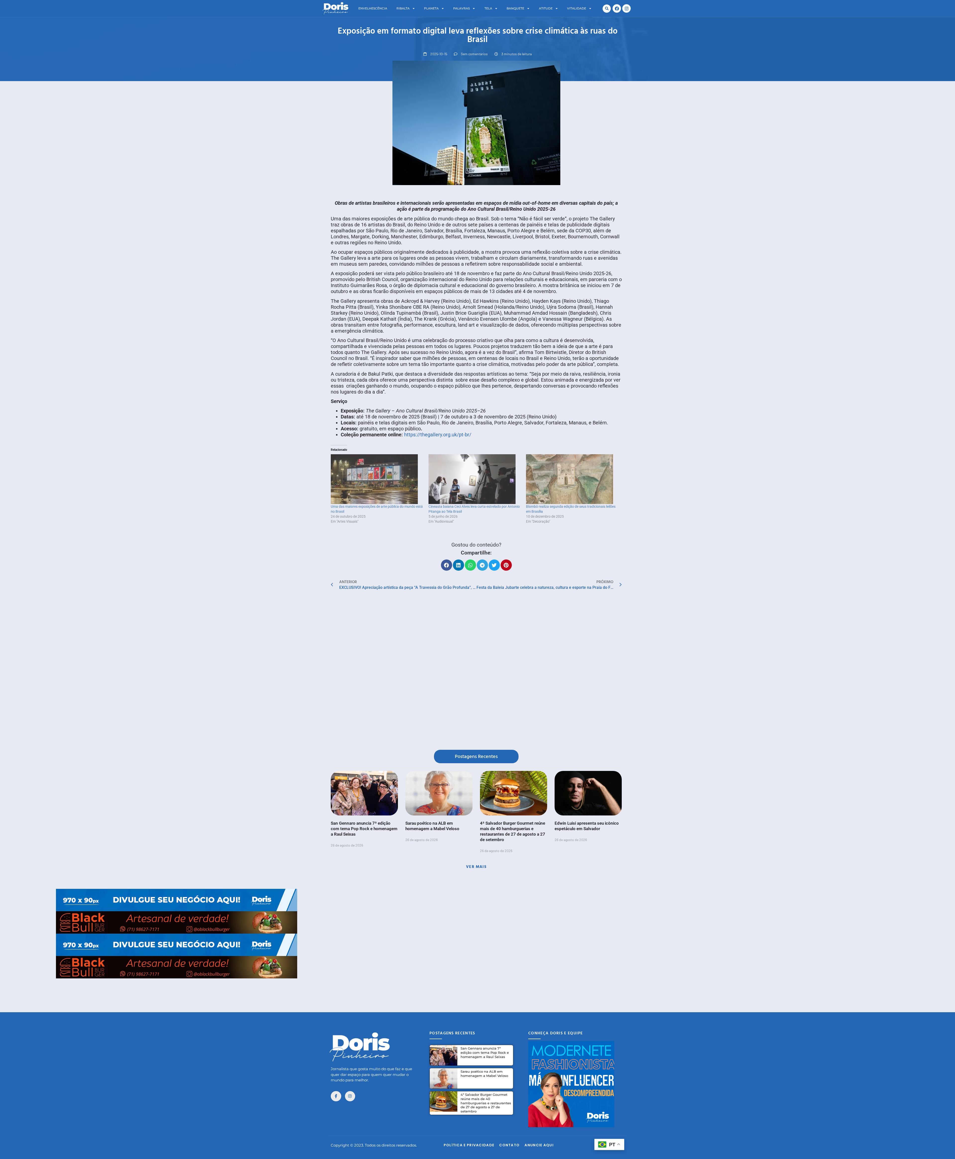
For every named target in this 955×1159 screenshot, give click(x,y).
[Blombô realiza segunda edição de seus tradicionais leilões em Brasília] (572, 479)
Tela (488, 8)
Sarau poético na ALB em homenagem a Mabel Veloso (484, 1073)
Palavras (461, 8)
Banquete (515, 8)
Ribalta (403, 8)
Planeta (431, 8)
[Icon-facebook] (336, 1096)
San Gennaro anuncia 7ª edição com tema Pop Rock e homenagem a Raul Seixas (364, 829)
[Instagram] (626, 8)
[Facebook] (617, 8)
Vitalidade (576, 8)
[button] (607, 8)
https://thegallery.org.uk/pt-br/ (437, 435)
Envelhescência (372, 8)
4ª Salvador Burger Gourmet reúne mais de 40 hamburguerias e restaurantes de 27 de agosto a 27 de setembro (486, 1103)
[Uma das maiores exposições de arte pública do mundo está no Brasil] (377, 479)
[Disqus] (476, 671)
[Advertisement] (477, 989)
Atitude (546, 8)
